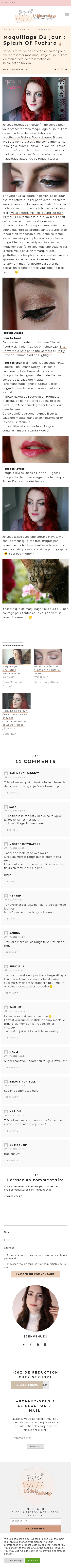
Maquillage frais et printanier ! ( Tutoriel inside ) (47, 670)
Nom (7, 1232)
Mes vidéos (49, 1512)
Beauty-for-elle (22, 1081)
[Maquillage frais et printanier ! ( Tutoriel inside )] (48, 657)
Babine (14, 932)
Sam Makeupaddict (24, 773)
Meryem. (15, 895)
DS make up (18, 1145)
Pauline (15, 1007)
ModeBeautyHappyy (24, 844)
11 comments (42, 30)
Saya (13, 806)
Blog (16, 1512)
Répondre (12, 793)
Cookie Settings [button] (14, 1560)
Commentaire (13, 1196)
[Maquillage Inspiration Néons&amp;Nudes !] (16, 657)
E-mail (9, 1240)
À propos (30, 1512)
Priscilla (16, 966)
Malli (13, 1051)
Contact (35, 1515)
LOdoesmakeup (17, 69)
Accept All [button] (32, 1560)
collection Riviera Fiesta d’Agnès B (30, 137)
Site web (9, 1248)
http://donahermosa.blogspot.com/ (28, 912)
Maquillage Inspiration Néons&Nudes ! (12, 670)
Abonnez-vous (35, 1447)
